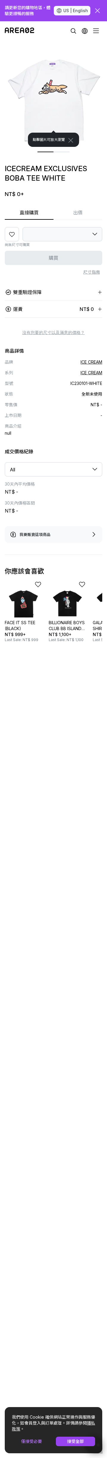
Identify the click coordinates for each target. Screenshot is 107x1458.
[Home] (19, 31)
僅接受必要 (31, 1441)
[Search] (73, 31)
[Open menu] (96, 31)
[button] (85, 31)
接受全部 (75, 1441)
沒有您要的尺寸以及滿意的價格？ (53, 332)
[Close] (70, 140)
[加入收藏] (12, 234)
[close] (97, 10)
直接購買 (29, 213)
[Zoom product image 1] (53, 93)
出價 (78, 213)
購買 (53, 258)
